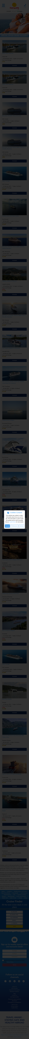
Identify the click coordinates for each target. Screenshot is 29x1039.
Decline (21, 526)
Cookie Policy (12, 521)
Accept (7, 526)
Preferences (14, 526)
